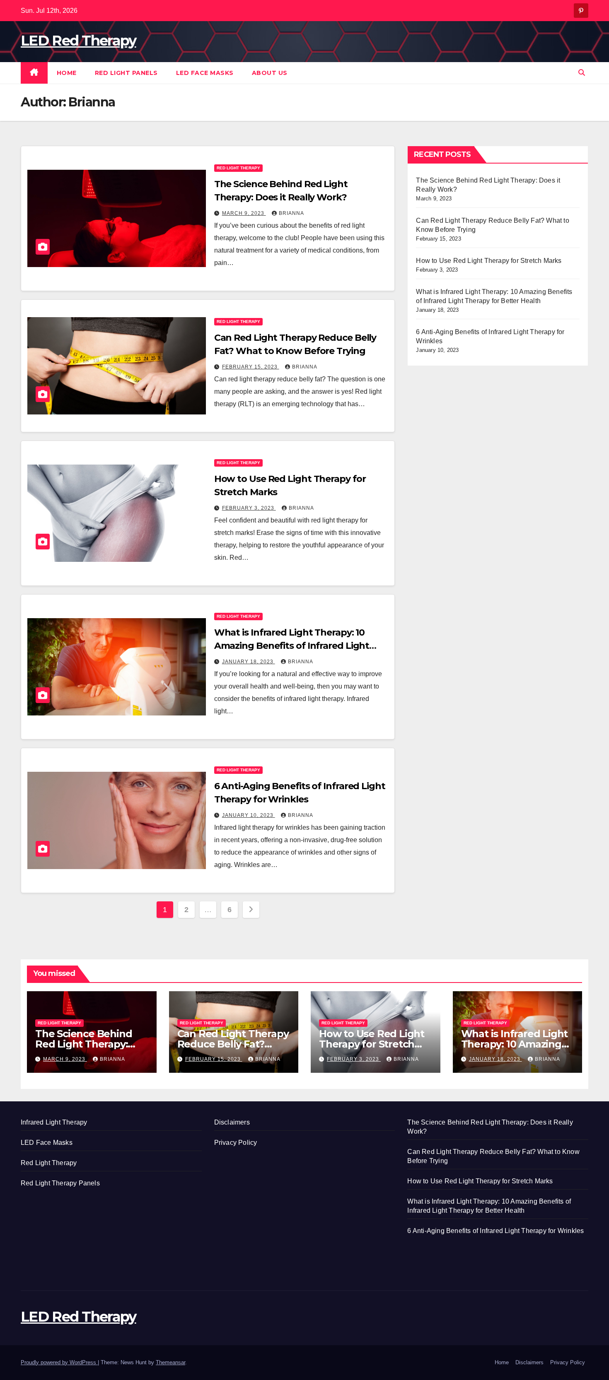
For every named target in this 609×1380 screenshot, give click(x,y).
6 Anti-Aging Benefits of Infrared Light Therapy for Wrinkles (495, 1230)
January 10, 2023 (248, 815)
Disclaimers (232, 1122)
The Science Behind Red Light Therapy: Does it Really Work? (85, 1044)
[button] (581, 72)
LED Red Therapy (78, 40)
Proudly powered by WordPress (59, 1362)
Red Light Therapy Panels (60, 1183)
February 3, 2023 (249, 508)
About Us (270, 73)
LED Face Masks (205, 73)
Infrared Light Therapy (54, 1122)
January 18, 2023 (248, 662)
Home (67, 73)
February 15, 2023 (250, 367)
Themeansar (170, 1362)
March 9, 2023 (244, 213)
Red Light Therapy (238, 168)
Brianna (291, 213)
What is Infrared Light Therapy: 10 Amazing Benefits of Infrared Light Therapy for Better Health (292, 646)
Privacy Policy (235, 1142)
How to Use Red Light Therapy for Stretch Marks (488, 260)
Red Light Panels (126, 73)
